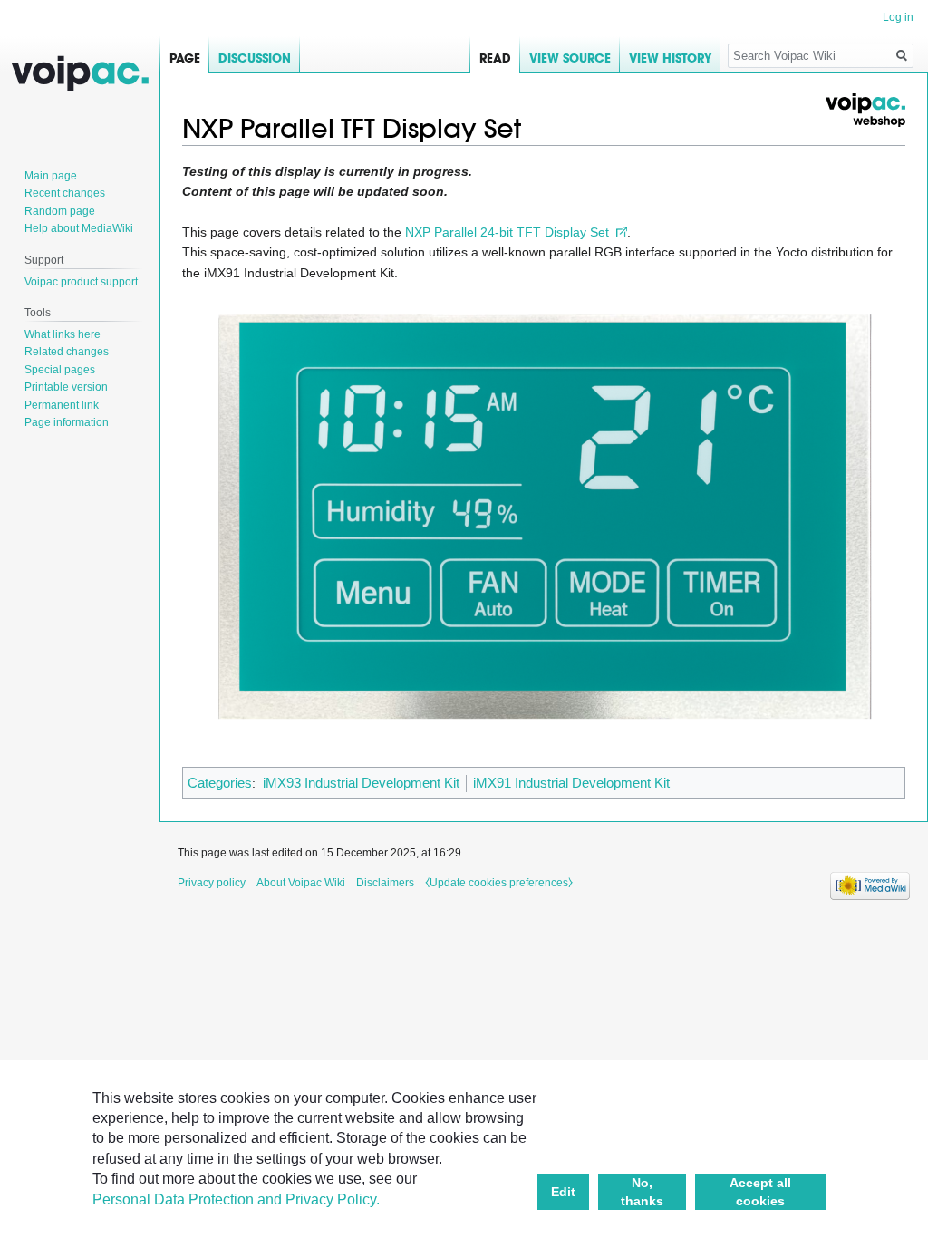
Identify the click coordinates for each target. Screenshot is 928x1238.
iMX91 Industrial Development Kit (571, 782)
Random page (59, 211)
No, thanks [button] (642, 1191)
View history (670, 58)
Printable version (66, 387)
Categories (220, 782)
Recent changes (64, 193)
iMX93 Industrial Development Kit (361, 782)
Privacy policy (212, 882)
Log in (898, 17)
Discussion (254, 58)
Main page (50, 175)
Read (495, 58)
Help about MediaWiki (78, 228)
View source (570, 58)
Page (184, 58)
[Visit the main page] (79, 72)
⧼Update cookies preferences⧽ (499, 882)
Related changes (66, 351)
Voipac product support (81, 282)
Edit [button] (563, 1192)
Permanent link (61, 405)
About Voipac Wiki (300, 882)
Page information (66, 422)
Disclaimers (385, 882)
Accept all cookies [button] (760, 1191)
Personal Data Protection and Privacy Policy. (236, 1199)
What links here (62, 334)
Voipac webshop (864, 110)
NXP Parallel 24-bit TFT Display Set (507, 232)
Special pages (59, 369)
